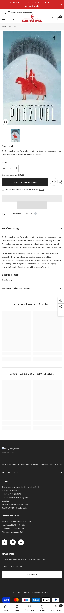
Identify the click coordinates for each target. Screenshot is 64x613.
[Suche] (12, 18)
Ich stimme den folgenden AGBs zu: (22, 189)
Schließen (61, 4)
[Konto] (51, 18)
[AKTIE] (60, 182)
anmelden (32, 574)
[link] (54, 182)
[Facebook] (4, 542)
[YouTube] (21, 542)
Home (4, 26)
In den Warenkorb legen (25, 182)
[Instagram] (13, 542)
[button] (32, 205)
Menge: (5, 163)
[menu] (3, 18)
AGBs (41, 189)
